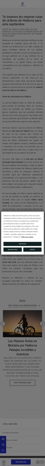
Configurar (22, 244)
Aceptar (32, 250)
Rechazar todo (13, 250)
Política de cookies (27, 237)
